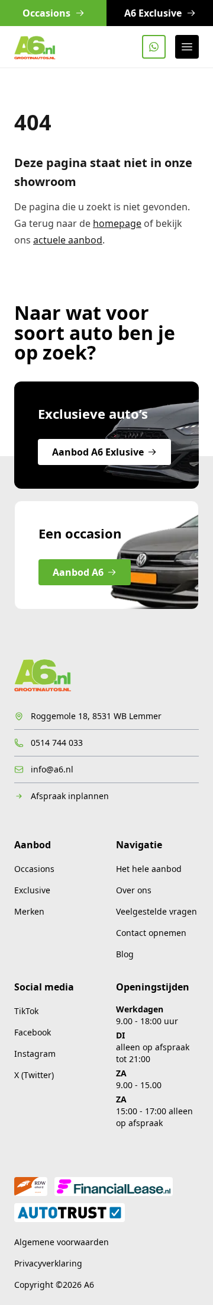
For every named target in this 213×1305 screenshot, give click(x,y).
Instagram (35, 1053)
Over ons (133, 890)
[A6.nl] (35, 46)
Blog (125, 954)
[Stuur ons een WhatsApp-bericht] (154, 47)
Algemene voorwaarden (61, 1242)
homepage (117, 223)
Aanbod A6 (78, 572)
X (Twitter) (34, 1074)
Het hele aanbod (149, 868)
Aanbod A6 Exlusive (98, 451)
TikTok (26, 1011)
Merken (29, 911)
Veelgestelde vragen (156, 911)
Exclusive (32, 890)
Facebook (32, 1032)
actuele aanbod (67, 239)
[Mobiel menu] (187, 47)
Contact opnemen (151, 932)
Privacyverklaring (48, 1263)
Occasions (34, 868)
